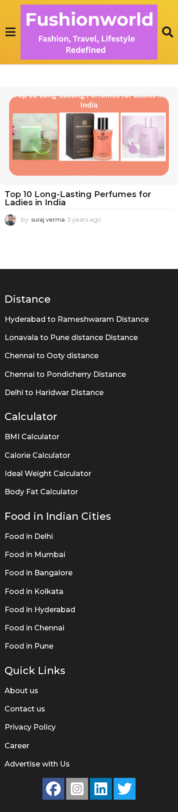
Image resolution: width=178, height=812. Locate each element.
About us (21, 690)
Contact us (25, 709)
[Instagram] (77, 789)
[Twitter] (125, 789)
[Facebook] (53, 789)
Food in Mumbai (35, 554)
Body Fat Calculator (41, 491)
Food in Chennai (34, 628)
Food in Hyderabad (40, 609)
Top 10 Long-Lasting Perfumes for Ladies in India (78, 198)
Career (17, 745)
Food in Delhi (29, 536)
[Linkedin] (101, 789)
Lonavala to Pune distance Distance (71, 337)
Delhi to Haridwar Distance (54, 392)
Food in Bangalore (39, 572)
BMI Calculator (32, 436)
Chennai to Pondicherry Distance (65, 374)
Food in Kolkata (34, 591)
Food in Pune (29, 646)
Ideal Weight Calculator (48, 473)
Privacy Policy (30, 727)
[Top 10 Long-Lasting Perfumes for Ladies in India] (89, 136)
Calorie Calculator (37, 455)
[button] (10, 32)
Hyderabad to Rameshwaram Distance (77, 319)
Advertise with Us (37, 764)
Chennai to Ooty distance (52, 355)
